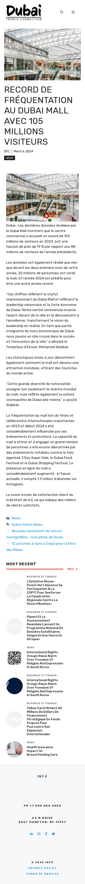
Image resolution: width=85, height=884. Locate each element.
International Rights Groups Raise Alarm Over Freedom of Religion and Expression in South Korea (45, 659)
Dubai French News (27, 524)
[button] (61, 12)
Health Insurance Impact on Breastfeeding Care (42, 751)
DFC (6, 151)
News (9, 157)
